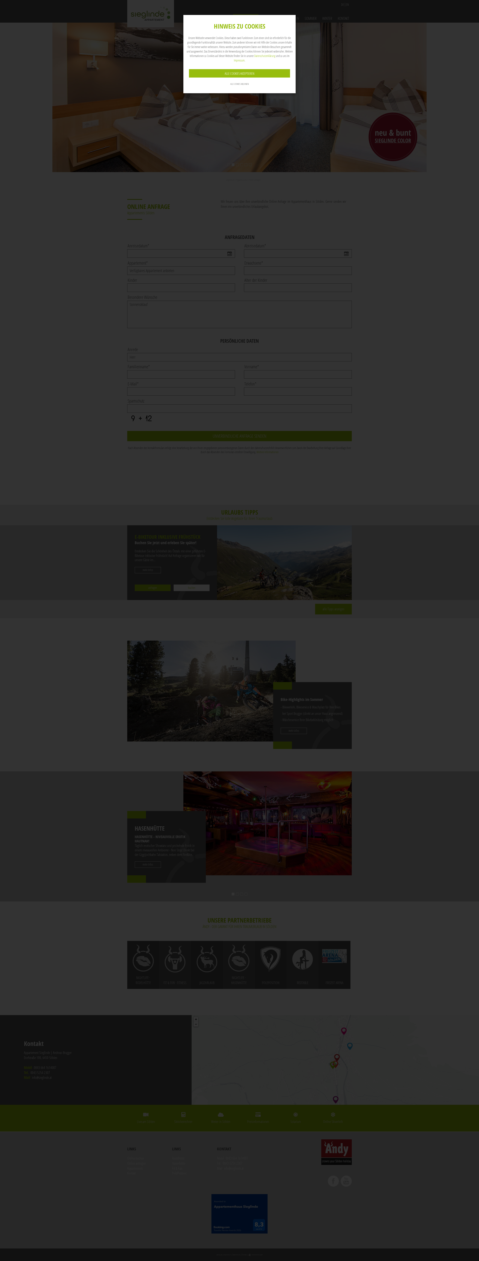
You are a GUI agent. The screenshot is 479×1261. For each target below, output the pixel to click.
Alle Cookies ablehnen (239, 84)
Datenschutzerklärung (264, 56)
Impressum (239, 60)
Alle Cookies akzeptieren (239, 73)
